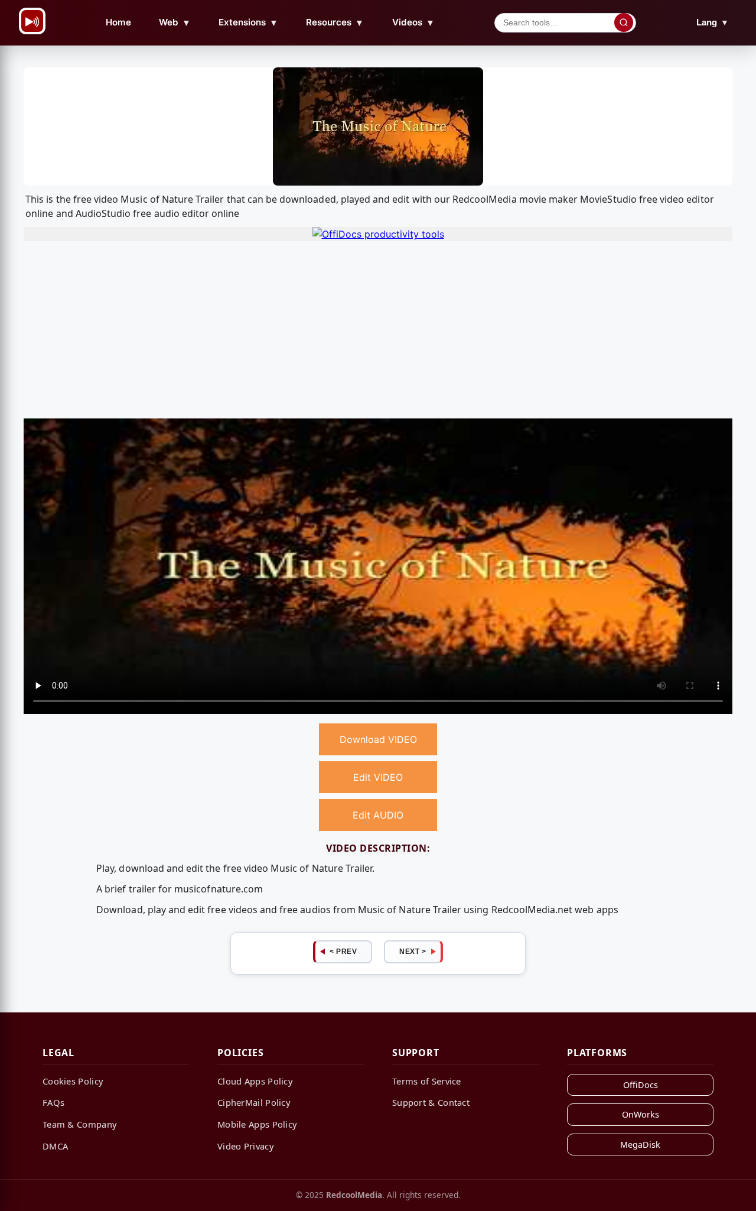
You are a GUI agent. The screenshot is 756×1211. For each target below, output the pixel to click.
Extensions (248, 22)
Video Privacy (245, 1146)
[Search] (623, 22)
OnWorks (640, 1114)
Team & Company (80, 1124)
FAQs (53, 1102)
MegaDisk (640, 1144)
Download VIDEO (378, 739)
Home (118, 22)
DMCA (55, 1146)
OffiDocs (640, 1084)
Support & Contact (431, 1102)
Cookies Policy (73, 1081)
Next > (412, 951)
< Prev (343, 951)
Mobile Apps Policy (257, 1124)
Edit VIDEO (378, 777)
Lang (712, 22)
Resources (335, 22)
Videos (413, 22)
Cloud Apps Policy (255, 1081)
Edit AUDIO (378, 815)
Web (175, 22)
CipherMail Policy (254, 1102)
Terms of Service (426, 1081)
